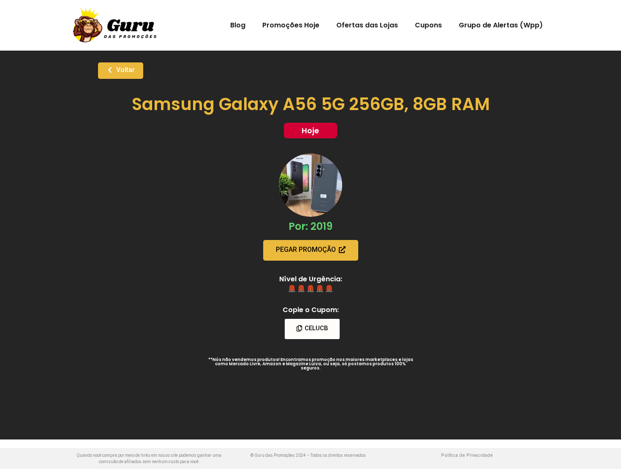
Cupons (428, 25)
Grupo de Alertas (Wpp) (501, 25)
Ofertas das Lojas (367, 25)
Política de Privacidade (467, 455)
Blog (237, 25)
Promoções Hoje (290, 25)
